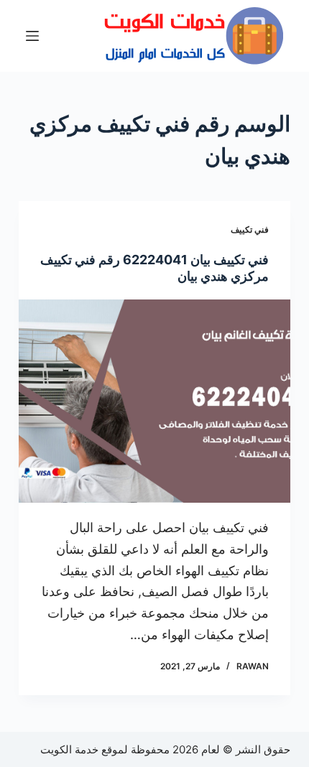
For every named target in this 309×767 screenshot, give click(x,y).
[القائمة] (32, 35)
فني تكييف (250, 229)
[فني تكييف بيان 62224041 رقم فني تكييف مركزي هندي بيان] (154, 401)
